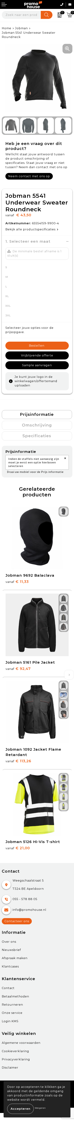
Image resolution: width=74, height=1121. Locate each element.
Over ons (9, 941)
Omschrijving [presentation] (37, 425)
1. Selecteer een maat (27, 241)
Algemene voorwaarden (21, 1043)
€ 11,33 (17, 581)
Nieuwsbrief (11, 950)
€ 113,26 (18, 761)
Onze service (12, 1013)
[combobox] (21, 15)
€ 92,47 (18, 669)
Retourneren (12, 1004)
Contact (8, 988)
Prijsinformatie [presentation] (37, 414)
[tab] (37, 414)
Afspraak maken (14, 958)
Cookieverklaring (15, 1051)
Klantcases (10, 966)
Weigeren (40, 1108)
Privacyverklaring (16, 1059)
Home (6, 28)
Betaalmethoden (15, 996)
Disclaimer (10, 1067)
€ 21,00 (18, 848)
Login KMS (10, 1021)
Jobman (21, 28)
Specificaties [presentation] (36, 435)
